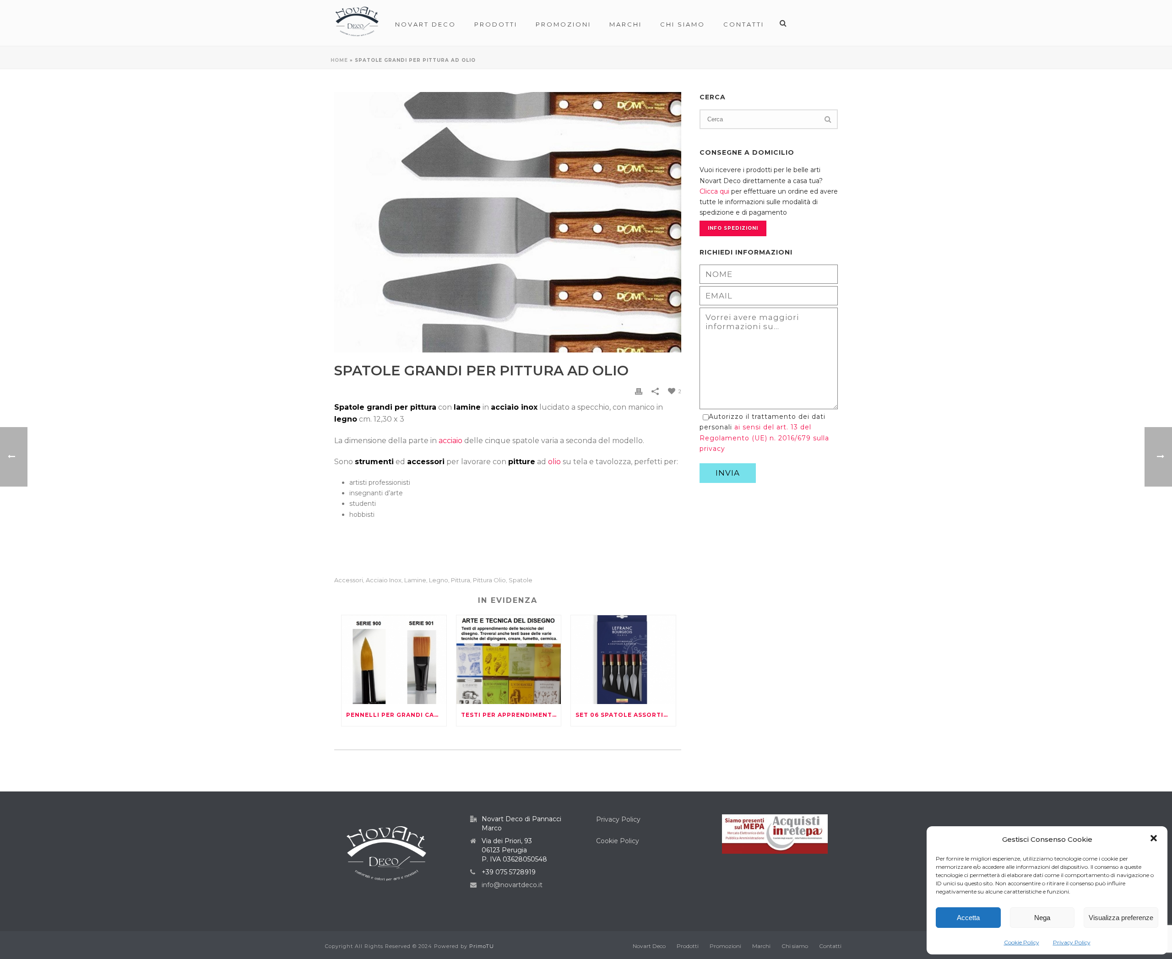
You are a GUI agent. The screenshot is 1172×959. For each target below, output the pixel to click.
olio (554, 461)
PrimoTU (481, 946)
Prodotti (495, 24)
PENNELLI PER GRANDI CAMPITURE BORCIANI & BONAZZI (396, 714)
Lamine (415, 580)
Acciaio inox (384, 580)
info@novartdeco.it (512, 885)
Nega (1042, 917)
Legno (438, 580)
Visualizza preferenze (1121, 917)
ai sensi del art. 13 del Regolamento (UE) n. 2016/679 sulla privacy (764, 437)
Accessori (348, 580)
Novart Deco (425, 24)
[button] (1153, 839)
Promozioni (563, 24)
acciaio (450, 440)
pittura (460, 580)
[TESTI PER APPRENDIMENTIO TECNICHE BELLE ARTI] (508, 659)
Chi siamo (682, 24)
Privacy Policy (1072, 942)
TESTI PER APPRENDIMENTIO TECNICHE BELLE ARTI (511, 714)
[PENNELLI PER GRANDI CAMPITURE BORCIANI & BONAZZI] (394, 659)
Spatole (520, 580)
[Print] (638, 391)
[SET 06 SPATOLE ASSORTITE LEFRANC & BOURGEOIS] (623, 659)
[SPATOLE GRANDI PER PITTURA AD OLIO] (507, 222)
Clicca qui (714, 191)
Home (339, 60)
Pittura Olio (489, 580)
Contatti (743, 24)
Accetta (968, 917)
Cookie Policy (1021, 942)
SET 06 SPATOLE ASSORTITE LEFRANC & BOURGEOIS (625, 714)
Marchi (625, 24)
